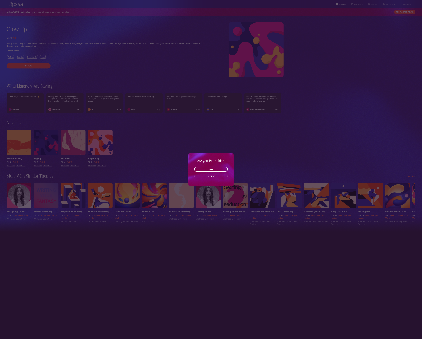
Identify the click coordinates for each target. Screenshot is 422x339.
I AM (211, 169)
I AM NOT (211, 176)
